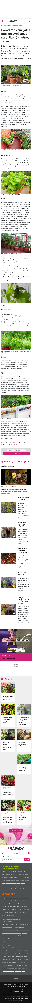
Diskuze (20, 450)
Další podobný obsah (16, 830)
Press (16, 989)
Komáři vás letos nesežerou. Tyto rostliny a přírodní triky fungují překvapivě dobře (15, 965)
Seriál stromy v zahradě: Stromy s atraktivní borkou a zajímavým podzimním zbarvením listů (15, 883)
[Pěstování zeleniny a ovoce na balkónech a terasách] (8, 609)
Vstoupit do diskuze (16, 453)
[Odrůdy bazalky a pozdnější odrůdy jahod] (8, 558)
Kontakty (26, 984)
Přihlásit (27, 859)
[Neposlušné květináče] (8, 582)
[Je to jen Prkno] (16, 642)
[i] (16, 74)
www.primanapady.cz (8, 947)
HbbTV (10, 991)
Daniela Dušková (14, 445)
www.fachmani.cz (7, 921)
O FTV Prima (11, 989)
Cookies (15, 1000)
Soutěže (23, 986)
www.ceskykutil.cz (7, 894)
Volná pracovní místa (18, 991)
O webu (16, 853)
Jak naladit (26, 989)
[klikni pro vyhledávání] (29, 21)
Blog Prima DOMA (11, 986)
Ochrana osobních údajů (9, 998)
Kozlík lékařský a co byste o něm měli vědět (18, 877)
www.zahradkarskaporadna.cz (10, 868)
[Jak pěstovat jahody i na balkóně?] (8, 532)
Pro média (18, 986)
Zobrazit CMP (21, 1000)
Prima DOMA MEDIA (18, 984)
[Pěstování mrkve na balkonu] (8, 507)
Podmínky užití (19, 998)
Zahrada (4, 787)
